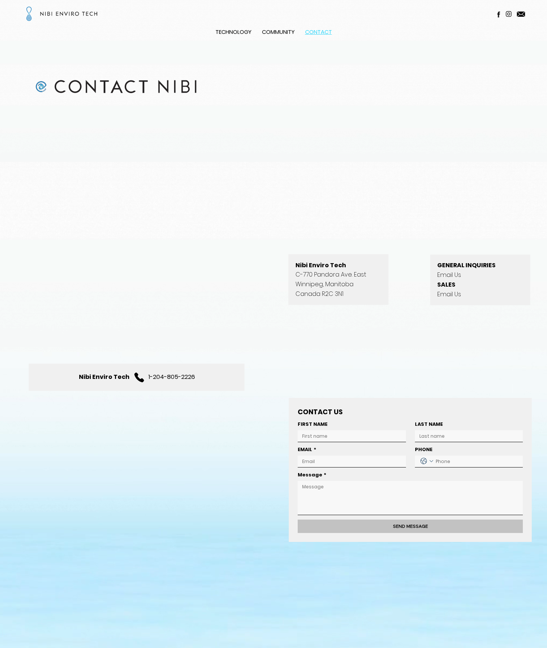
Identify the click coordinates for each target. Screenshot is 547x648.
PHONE (423, 450)
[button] (233, 32)
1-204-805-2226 (171, 377)
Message (312, 475)
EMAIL (307, 450)
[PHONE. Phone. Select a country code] (426, 461)
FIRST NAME (312, 424)
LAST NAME (429, 424)
